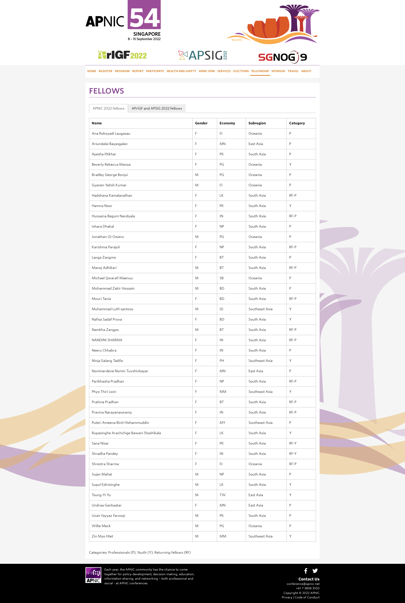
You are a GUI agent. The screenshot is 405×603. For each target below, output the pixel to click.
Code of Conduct (307, 597)
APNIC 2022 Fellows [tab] (108, 108)
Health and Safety (181, 71)
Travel (293, 71)
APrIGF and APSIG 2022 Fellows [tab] (157, 108)
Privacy (287, 597)
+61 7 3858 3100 (308, 588)
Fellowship (260, 71)
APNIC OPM (207, 71)
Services (224, 71)
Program (122, 71)
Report (138, 71)
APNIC (315, 593)
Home (91, 71)
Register (105, 71)
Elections (241, 71)
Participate (155, 71)
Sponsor (278, 71)
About (306, 71)
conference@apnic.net (303, 584)
